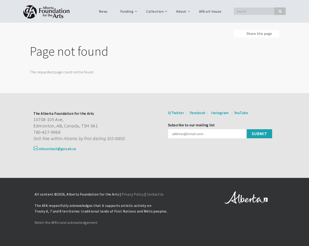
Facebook (197, 112)
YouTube (241, 112)
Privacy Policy (133, 194)
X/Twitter (176, 112)
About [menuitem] (178, 13)
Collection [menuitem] (152, 13)
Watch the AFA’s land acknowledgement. (66, 222)
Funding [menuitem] (124, 13)
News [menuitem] (103, 11)
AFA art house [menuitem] (210, 11)
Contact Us (155, 194)
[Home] (48, 11)
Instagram (219, 112)
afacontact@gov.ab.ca (57, 148)
